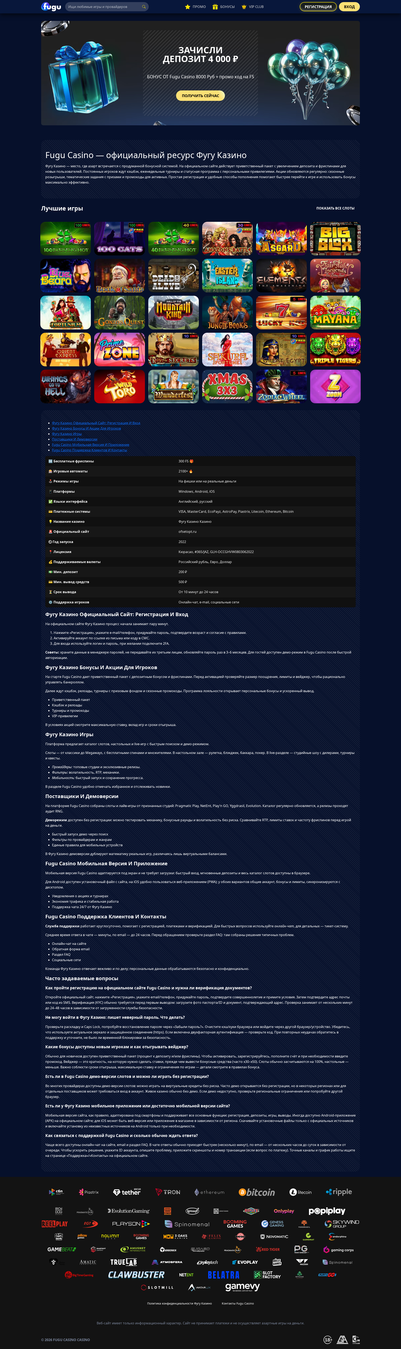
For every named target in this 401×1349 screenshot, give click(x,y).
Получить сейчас (200, 95)
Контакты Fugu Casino (238, 1303)
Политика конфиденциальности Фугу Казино (179, 1303)
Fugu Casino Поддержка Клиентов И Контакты (89, 450)
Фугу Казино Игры (67, 433)
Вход (349, 6)
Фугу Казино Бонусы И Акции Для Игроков (86, 428)
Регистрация (318, 6)
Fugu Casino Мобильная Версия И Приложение (90, 444)
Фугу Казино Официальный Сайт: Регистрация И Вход (96, 423)
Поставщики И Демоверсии (74, 439)
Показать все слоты (335, 208)
